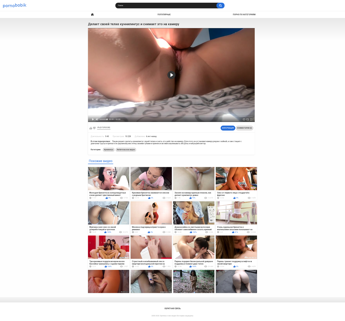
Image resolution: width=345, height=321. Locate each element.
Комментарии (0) (244, 128)
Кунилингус (108, 150)
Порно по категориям (244, 14)
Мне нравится (90, 128)
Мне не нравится (94, 128)
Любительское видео (126, 150)
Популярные (164, 14)
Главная (92, 14)
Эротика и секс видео (168, 316)
